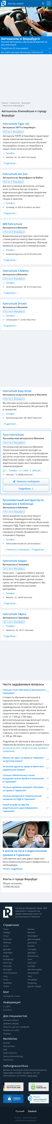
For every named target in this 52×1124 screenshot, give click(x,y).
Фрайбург (7, 983)
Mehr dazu (32, 1075)
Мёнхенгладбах (35, 969)
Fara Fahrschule (13, 434)
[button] (26, 48)
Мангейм (7, 966)
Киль (5, 976)
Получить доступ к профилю (16, 1027)
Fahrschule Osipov (15, 561)
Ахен (30, 976)
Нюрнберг (8, 952)
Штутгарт (7, 939)
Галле (5, 979)
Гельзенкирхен (10, 973)
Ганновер (32, 949)
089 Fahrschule (12, 224)
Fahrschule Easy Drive (17, 391)
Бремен (31, 946)
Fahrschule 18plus (14, 614)
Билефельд (8, 959)
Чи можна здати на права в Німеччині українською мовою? (23, 768)
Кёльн (6, 936)
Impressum (8, 1059)
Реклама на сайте (11, 1030)
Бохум (6, 956)
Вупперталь (33, 956)
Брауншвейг (33, 973)
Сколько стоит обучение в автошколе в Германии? (24, 691)
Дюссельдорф (34, 939)
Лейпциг (7, 942)
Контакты (7, 1009)
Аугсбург (31, 966)
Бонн (30, 959)
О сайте (6, 1006)
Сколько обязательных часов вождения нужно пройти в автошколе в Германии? (23, 778)
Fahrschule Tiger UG (16, 124)
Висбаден (7, 969)
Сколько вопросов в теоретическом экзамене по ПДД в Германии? (22, 797)
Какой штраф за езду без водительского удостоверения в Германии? (20, 808)
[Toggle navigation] (48, 3)
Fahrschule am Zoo (15, 174)
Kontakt (6, 1043)
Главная (4, 103)
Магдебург (32, 979)
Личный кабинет (11, 1020)
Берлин (31, 929)
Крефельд (32, 983)
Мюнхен (31, 932)
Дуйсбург (32, 952)
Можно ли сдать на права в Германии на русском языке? (23, 759)
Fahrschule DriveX (15, 303)
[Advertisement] (26, 72)
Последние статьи (11, 996)
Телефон (10, 153)
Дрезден (7, 949)
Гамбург (7, 932)
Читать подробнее (13, 868)
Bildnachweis (9, 1046)
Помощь (7, 1033)
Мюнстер (7, 962)
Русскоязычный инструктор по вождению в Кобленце (23, 502)
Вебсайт (36, 470)
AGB (5, 1049)
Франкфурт (33, 936)
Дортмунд (32, 942)
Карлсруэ (32, 962)
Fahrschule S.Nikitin (16, 271)
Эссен (6, 946)
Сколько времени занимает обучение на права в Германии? (23, 789)
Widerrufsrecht (10, 1053)
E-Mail (25, 470)
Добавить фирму (11, 1023)
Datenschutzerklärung (13, 1056)
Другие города (34, 986)
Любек (6, 986)
